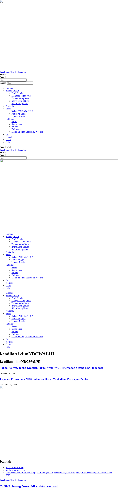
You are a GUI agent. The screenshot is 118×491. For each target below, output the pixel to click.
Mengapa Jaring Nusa (21, 96)
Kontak (9, 137)
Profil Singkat (18, 93)
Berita (8, 108)
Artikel (15, 126)
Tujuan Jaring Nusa (20, 98)
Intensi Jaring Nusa (20, 101)
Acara (14, 121)
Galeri (8, 139)
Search (3, 74)
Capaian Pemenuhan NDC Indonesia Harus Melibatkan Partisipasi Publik (44, 378)
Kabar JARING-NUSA (22, 111)
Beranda (9, 88)
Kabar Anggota (18, 114)
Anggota (10, 106)
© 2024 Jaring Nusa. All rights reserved (29, 486)
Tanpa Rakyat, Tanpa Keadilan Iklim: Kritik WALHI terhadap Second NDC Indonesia (51, 367)
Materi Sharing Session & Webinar (27, 132)
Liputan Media (18, 116)
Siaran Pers (17, 124)
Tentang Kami (12, 90)
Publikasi (10, 119)
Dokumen (16, 129)
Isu (7, 134)
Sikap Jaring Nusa (20, 103)
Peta (8, 142)
